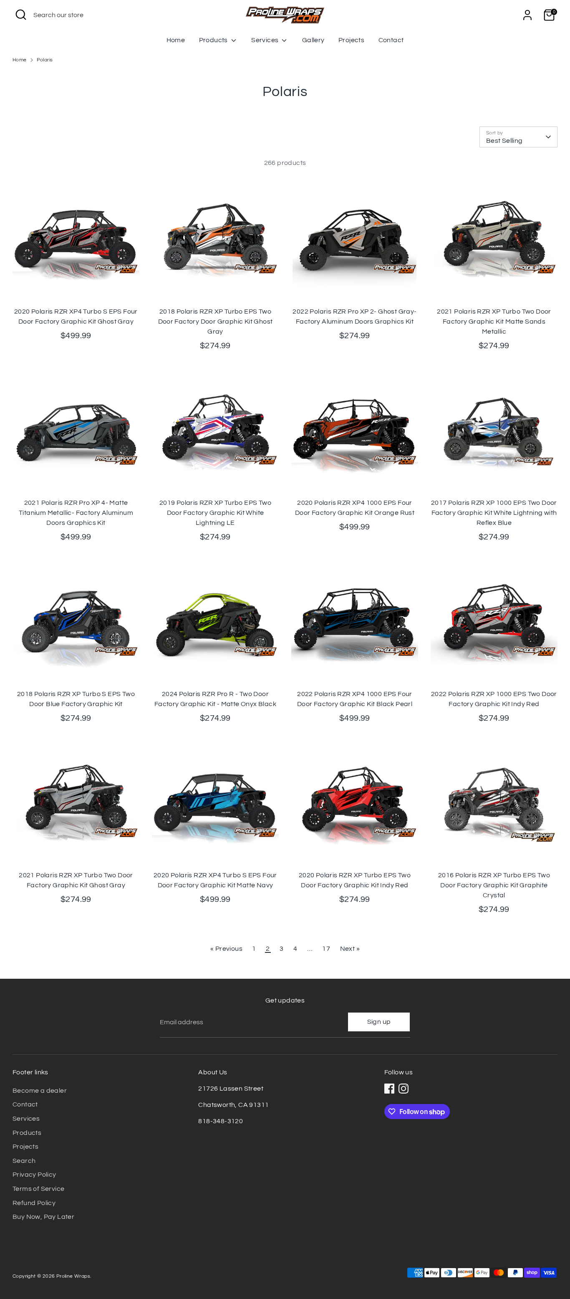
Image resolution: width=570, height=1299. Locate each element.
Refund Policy (34, 1203)
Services (265, 40)
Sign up (379, 1021)
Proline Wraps (73, 1276)
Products (214, 40)
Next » (350, 948)
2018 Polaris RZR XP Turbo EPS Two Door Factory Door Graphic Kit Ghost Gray (215, 321)
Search (24, 1160)
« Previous (226, 948)
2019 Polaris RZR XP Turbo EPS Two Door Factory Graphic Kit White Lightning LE (215, 512)
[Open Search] (21, 14)
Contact (391, 40)
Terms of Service (38, 1188)
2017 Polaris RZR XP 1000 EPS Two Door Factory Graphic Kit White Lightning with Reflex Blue (494, 512)
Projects (351, 40)
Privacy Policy (34, 1174)
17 (326, 948)
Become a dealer (40, 1090)
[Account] (527, 15)
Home (175, 40)
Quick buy (76, 289)
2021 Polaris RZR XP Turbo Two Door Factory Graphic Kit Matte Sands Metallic (494, 321)
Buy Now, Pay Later (43, 1216)
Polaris (45, 60)
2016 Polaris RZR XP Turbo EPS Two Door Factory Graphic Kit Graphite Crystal (494, 885)
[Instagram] (403, 1089)
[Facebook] (389, 1089)
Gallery (313, 40)
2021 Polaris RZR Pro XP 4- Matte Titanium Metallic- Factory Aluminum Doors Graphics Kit (76, 512)
